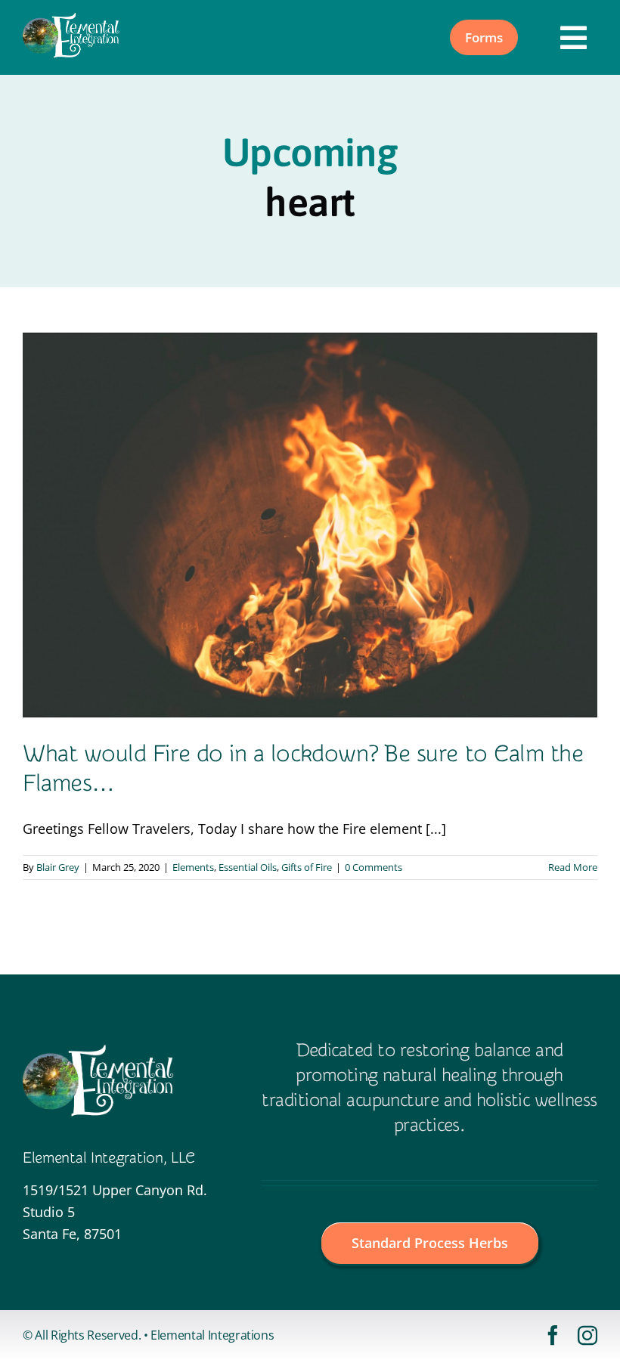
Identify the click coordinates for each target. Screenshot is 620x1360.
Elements (193, 867)
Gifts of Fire (306, 867)
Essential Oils (248, 867)
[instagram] (587, 1335)
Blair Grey (57, 867)
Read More (572, 867)
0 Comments (373, 867)
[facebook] (553, 1335)
